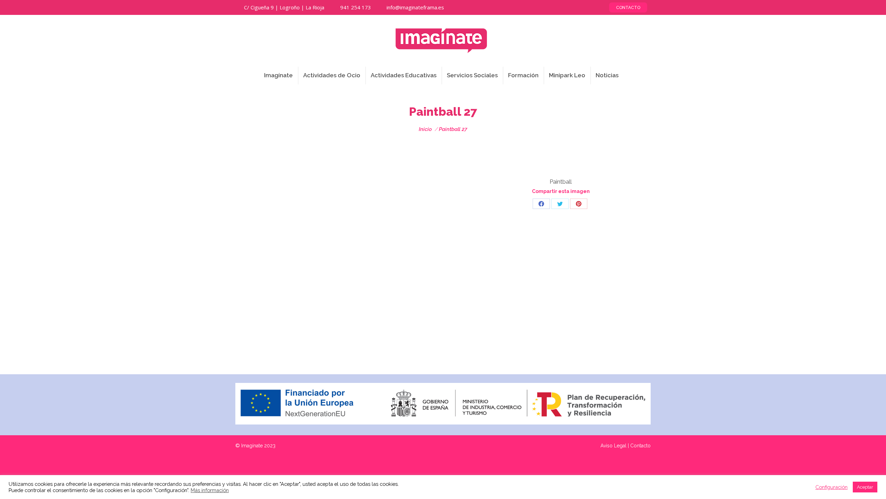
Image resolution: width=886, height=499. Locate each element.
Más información (210, 490)
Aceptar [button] (865, 487)
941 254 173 (355, 7)
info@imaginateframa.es (415, 7)
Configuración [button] (831, 487)
